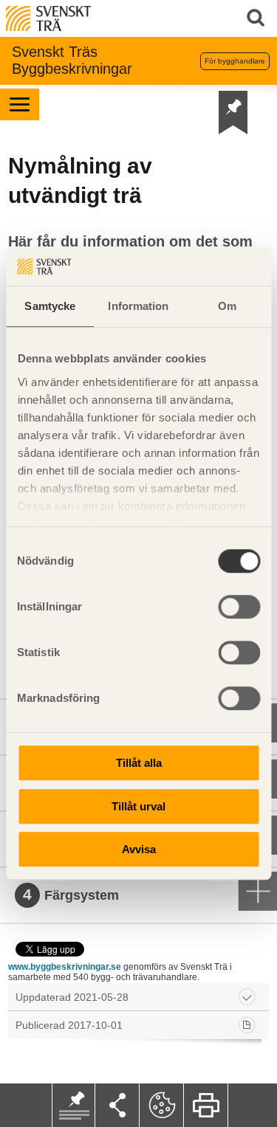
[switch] (239, 606)
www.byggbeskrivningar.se (64, 967)
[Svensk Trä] (48, 17)
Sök (258, 18)
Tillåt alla (139, 762)
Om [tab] (227, 306)
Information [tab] (138, 306)
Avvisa (139, 849)
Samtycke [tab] (49, 306)
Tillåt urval (138, 806)
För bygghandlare (235, 61)
